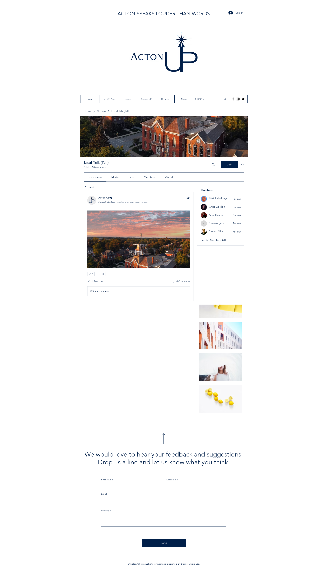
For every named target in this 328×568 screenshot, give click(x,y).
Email (104, 494)
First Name (107, 479)
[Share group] (242, 164)
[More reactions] (101, 274)
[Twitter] (243, 99)
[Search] (213, 164)
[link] (95, 177)
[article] (139, 246)
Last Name (172, 479)
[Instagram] (238, 99)
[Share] (188, 198)
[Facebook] (233, 99)
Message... (107, 510)
